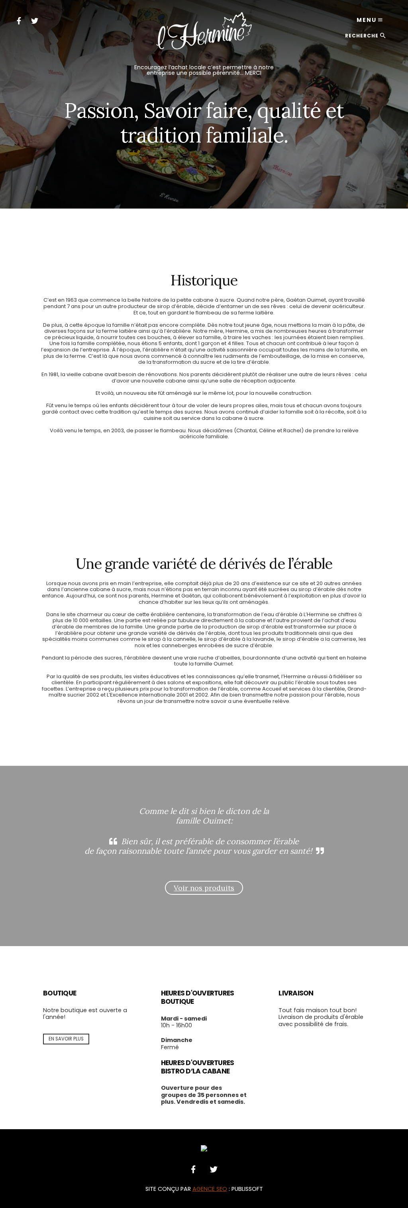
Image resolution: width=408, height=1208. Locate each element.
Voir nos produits (204, 887)
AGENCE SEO (209, 1189)
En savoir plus (66, 1039)
